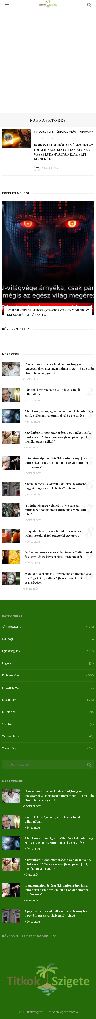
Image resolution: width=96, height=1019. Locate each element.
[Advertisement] (48, 59)
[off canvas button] (7, 4)
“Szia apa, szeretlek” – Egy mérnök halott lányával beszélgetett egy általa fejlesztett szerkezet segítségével (58, 578)
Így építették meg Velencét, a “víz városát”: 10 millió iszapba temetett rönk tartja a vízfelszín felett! (55, 510)
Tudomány (85, 131)
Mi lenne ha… (11, 687)
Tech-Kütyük (10, 736)
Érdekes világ (66, 131)
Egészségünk (11, 651)
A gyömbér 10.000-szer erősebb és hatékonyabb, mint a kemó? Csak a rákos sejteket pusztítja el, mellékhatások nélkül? (58, 437)
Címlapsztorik (44, 131)
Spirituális (8, 724)
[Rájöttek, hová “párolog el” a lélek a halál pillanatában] (11, 394)
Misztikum (9, 699)
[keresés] (89, 4)
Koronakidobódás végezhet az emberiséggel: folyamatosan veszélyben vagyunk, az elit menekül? (63, 152)
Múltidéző (9, 712)
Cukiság (7, 639)
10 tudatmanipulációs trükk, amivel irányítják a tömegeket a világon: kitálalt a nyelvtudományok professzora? (57, 462)
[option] (48, 261)
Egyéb (6, 663)
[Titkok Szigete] (48, 979)
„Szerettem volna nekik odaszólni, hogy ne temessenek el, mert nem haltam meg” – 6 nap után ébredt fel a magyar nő (59, 368)
